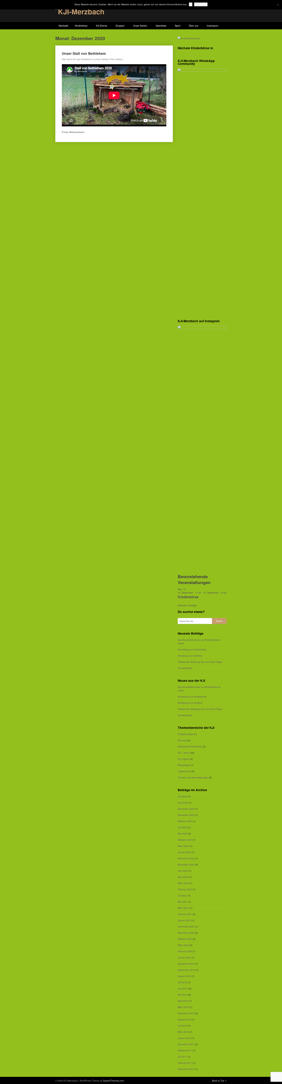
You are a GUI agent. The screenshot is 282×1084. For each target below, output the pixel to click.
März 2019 (183, 1007)
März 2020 (183, 945)
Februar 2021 (185, 914)
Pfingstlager (184, 765)
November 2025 (186, 815)
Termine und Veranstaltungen (193, 777)
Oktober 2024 (185, 839)
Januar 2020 (184, 957)
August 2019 (184, 976)
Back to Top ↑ (219, 1080)
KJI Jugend (183, 758)
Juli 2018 (182, 1025)
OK (190, 4)
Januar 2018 (184, 1038)
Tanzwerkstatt (185, 668)
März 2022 (183, 883)
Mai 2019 (182, 994)
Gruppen (120, 25)
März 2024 (183, 846)
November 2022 (186, 864)
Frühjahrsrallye (185, 734)
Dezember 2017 (186, 1044)
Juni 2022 (183, 870)
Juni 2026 (183, 802)
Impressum (212, 25)
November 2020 (186, 932)
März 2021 (183, 908)
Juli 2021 (182, 895)
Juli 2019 (182, 982)
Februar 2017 (185, 1062)
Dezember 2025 (186, 808)
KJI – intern (183, 752)
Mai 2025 (182, 833)
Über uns (193, 25)
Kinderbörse (81, 25)
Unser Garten (140, 25)
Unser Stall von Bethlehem (84, 53)
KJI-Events (101, 25)
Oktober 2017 (185, 1050)
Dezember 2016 (186, 1069)
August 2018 (184, 1019)
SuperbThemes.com (113, 1080)
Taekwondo (184, 771)
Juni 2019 (183, 988)
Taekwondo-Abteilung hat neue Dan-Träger (200, 661)
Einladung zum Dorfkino (190, 655)
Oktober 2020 (185, 939)
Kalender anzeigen (187, 605)
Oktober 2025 (185, 821)
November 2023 (186, 858)
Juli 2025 (182, 827)
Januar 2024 (184, 852)
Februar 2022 (185, 889)
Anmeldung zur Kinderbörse (192, 649)
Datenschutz (200, 4)
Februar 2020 (185, 951)
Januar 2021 (184, 920)
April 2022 (183, 877)
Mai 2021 (182, 901)
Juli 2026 (182, 796)
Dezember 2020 (186, 926)
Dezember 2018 (186, 1013)
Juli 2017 (182, 1056)
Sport (177, 25)
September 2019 (186, 969)
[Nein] (278, 4)
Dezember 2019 (186, 963)
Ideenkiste (161, 25)
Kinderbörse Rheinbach (190, 746)
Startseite (63, 25)
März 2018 (183, 1031)
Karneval (182, 740)
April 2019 (183, 1000)
